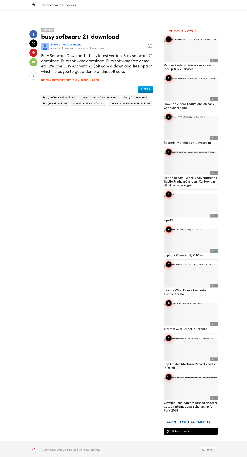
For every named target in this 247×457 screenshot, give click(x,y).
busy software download (59, 97)
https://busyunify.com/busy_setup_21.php (70, 80)
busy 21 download (135, 97)
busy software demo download (130, 103)
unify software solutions (65, 44)
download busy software (88, 103)
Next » (145, 89)
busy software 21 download (80, 36)
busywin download (55, 103)
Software (48, 30)
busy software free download (99, 97)
